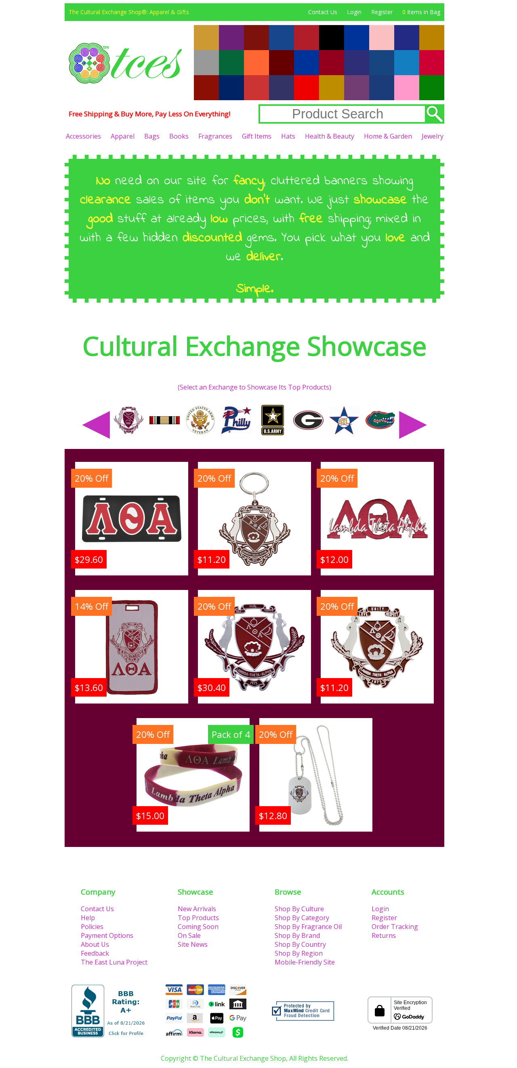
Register (382, 12)
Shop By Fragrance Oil (308, 926)
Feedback (95, 953)
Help (88, 917)
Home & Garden (388, 136)
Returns (384, 935)
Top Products (198, 917)
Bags (152, 136)
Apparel (123, 136)
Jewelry (432, 136)
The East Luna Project (114, 962)
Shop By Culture (299, 908)
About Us (95, 944)
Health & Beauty (329, 136)
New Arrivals (197, 908)
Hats (288, 136)
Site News (193, 944)
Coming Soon (198, 926)
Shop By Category (302, 917)
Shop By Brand (297, 935)
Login (354, 12)
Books (179, 136)
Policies (92, 926)
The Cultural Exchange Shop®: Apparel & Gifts (129, 12)
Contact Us (322, 12)
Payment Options (107, 935)
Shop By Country (300, 944)
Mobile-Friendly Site (305, 962)
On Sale (189, 935)
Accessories (83, 136)
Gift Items (256, 136)
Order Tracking (395, 926)
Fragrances (215, 136)
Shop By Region (299, 953)
